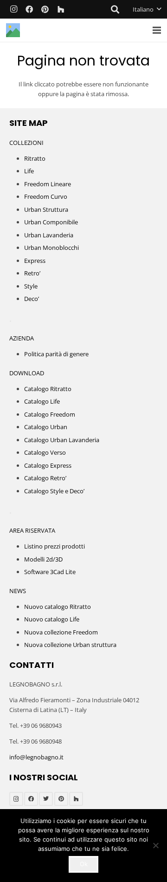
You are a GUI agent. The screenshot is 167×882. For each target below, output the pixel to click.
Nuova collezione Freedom (61, 632)
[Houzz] (60, 9)
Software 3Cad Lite (50, 572)
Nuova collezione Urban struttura (70, 644)
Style (31, 286)
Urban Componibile (51, 222)
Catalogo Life (42, 401)
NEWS (17, 591)
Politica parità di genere (56, 354)
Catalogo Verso (45, 452)
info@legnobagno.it (36, 757)
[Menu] (157, 30)
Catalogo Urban (45, 427)
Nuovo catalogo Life (51, 619)
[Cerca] (115, 9)
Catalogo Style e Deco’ (54, 491)
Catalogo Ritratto (47, 389)
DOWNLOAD (26, 373)
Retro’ (32, 273)
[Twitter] (46, 799)
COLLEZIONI (26, 142)
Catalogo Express (47, 465)
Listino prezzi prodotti (54, 546)
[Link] (13, 30)
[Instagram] (13, 9)
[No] (155, 845)
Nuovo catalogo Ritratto (57, 606)
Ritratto (34, 158)
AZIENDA (21, 338)
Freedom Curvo (45, 196)
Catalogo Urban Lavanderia (61, 440)
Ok (84, 864)
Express (34, 260)
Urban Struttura (46, 209)
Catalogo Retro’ (45, 478)
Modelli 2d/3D (43, 559)
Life (29, 171)
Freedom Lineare (47, 184)
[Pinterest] (45, 9)
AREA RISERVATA (32, 530)
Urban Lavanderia (48, 235)
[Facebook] (29, 9)
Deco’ (31, 298)
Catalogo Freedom (49, 414)
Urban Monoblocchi (51, 247)
